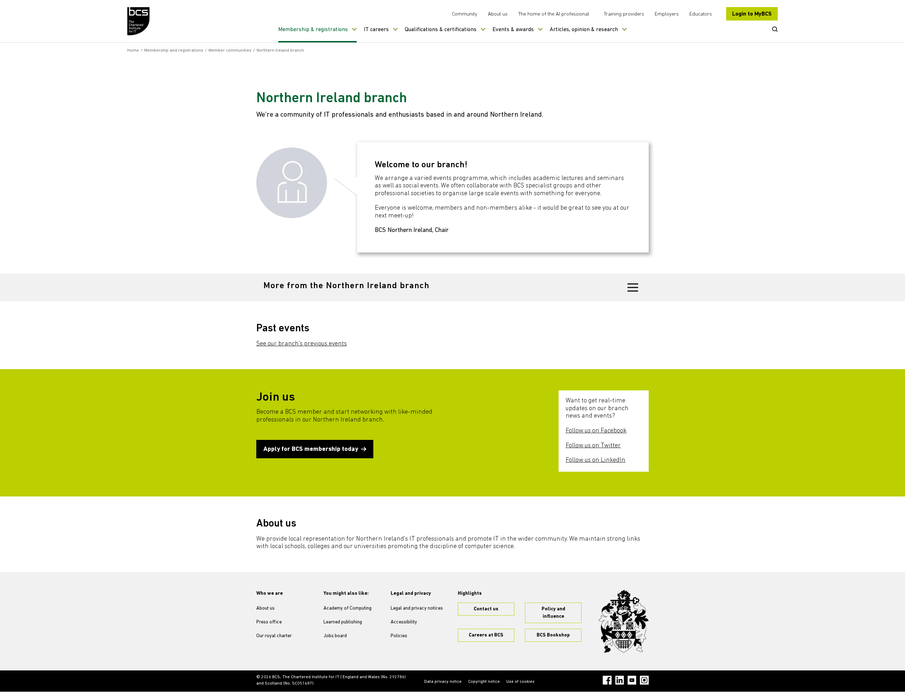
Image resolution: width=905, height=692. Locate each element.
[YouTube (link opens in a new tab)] (631, 680)
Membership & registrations (313, 30)
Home (133, 50)
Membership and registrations (173, 50)
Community (464, 14)
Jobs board (335, 636)
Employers (667, 14)
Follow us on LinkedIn (595, 460)
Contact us (486, 609)
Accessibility (404, 622)
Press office (269, 622)
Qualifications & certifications (441, 30)
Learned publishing (342, 622)
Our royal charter (274, 636)
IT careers (376, 30)
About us (498, 14)
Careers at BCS (486, 635)
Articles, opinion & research (584, 30)
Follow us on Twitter (593, 446)
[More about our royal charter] (624, 621)
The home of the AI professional (553, 14)
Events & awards (513, 30)
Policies (399, 636)
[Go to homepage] (138, 21)
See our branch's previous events (301, 344)
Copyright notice (484, 682)
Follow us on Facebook (596, 431)
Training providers (624, 14)
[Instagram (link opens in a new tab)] (644, 680)
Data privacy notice (443, 682)
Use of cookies (520, 682)
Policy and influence (553, 612)
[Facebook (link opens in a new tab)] (607, 680)
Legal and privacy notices (417, 608)
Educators (700, 14)
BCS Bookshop (553, 635)
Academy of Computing (347, 608)
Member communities (230, 50)
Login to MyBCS (752, 14)
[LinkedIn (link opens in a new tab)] (619, 680)
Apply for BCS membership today (310, 449)
